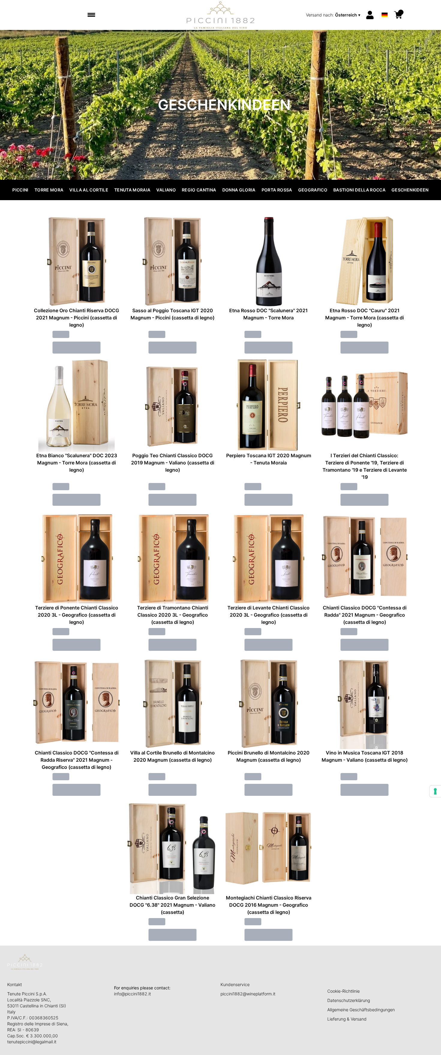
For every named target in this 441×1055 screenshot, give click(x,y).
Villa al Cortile (88, 189)
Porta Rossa (277, 189)
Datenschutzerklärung (348, 1000)
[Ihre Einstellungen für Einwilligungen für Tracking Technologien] (435, 791)
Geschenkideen (410, 189)
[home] (220, 15)
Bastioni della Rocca (359, 189)
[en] (384, 7)
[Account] (370, 15)
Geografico (313, 189)
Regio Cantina (199, 189)
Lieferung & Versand (347, 1018)
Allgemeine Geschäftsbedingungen (361, 1009)
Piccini (20, 189)
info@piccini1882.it (132, 993)
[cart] (398, 15)
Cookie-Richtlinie (343, 991)
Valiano (166, 189)
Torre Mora (49, 189)
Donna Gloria (239, 189)
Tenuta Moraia (132, 189)
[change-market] (334, 15)
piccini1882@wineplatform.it (247, 993)
